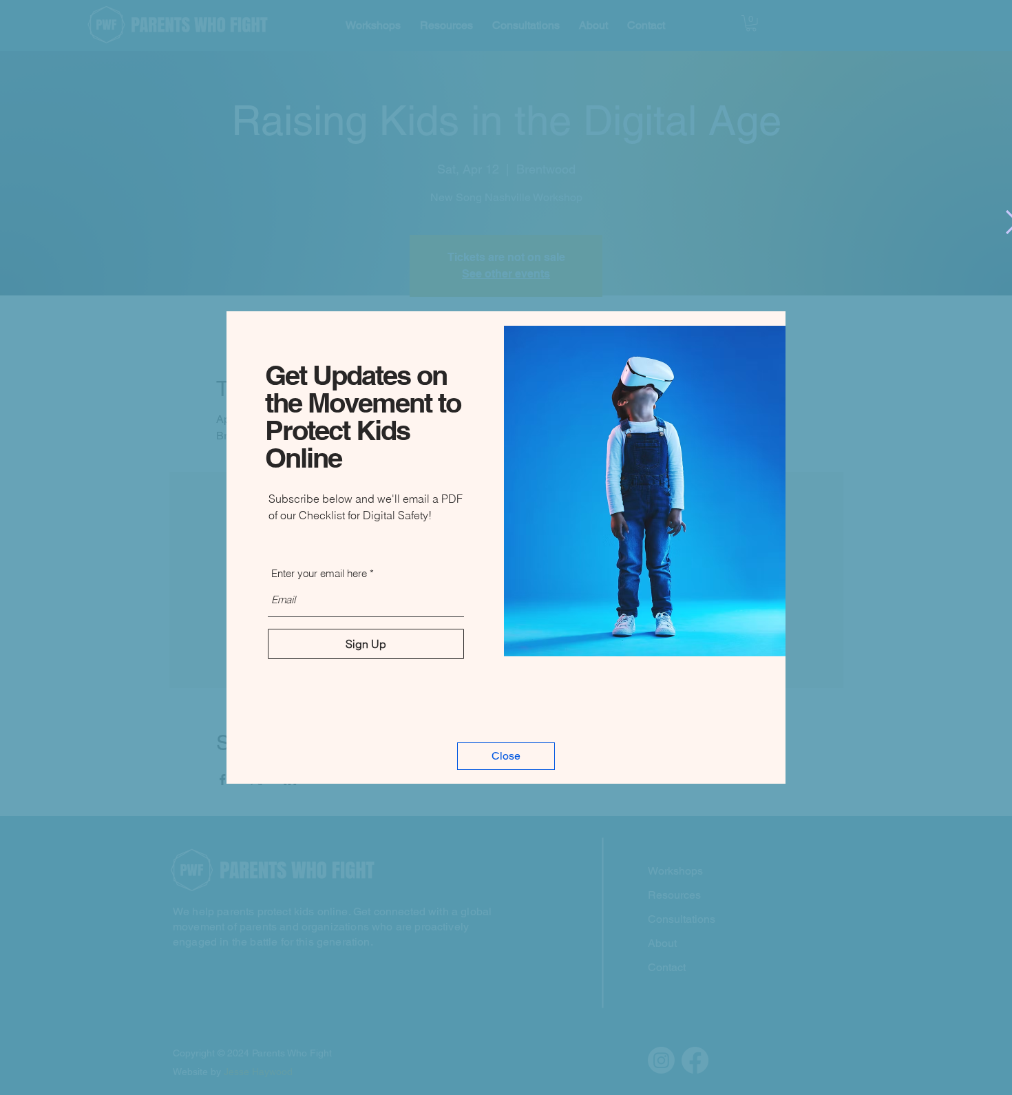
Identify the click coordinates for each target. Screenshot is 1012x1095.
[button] (506, 756)
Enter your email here (319, 573)
